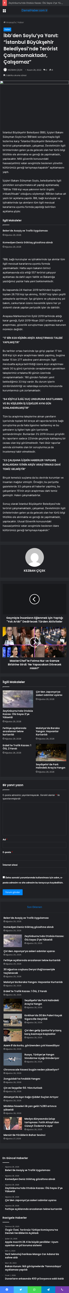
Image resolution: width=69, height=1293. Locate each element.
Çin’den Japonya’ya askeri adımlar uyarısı (49, 693)
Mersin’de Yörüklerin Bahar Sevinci (24, 1135)
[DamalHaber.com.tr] (34, 10)
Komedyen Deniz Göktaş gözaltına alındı (28, 242)
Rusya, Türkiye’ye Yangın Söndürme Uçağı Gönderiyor (41, 1056)
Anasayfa (11, 22)
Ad (5, 839)
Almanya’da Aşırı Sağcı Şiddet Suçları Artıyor (31, 1097)
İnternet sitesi (10, 864)
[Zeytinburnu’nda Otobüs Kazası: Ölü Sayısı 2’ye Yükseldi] (18, 699)
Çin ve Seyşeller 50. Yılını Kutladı (23, 1088)
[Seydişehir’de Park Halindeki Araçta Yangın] (51, 752)
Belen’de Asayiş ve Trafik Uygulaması (25, 230)
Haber (21, 22)
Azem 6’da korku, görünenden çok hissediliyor (32, 1045)
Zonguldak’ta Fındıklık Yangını (22, 1078)
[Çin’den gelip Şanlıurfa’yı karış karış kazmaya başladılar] (13, 1035)
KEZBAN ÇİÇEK (15, 70)
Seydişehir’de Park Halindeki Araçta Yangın (50, 766)
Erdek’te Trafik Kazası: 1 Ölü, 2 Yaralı (17, 747)
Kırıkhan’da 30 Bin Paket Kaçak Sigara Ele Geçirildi (43, 1017)
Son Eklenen (34, 907)
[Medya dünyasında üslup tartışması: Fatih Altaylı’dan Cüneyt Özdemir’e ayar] (13, 1123)
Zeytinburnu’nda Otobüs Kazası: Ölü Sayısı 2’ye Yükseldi (38, 3)
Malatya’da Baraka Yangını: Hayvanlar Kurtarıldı (48, 731)
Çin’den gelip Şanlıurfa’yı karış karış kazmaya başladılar (42, 1032)
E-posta (8, 852)
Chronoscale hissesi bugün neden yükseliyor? (31, 1069)
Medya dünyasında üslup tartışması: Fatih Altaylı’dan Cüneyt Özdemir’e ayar (41, 1122)
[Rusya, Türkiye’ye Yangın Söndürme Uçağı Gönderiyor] (13, 1059)
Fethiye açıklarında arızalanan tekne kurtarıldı (14, 731)
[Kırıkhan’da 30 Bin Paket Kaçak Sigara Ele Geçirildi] (13, 1020)
